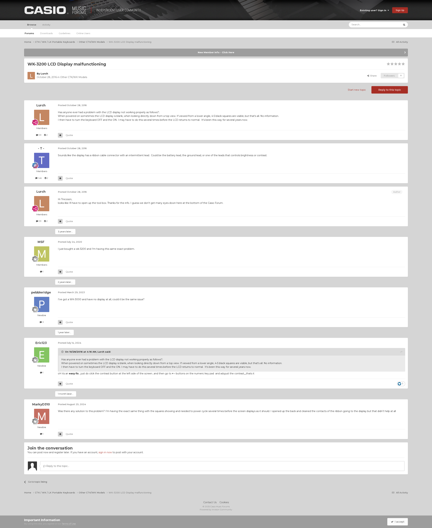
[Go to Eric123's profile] (41, 355)
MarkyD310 (41, 404)
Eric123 (41, 343)
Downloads (46, 33)
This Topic (391, 24)
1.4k (39, 178)
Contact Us (210, 502)
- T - (41, 148)
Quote (69, 135)
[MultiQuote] (60, 135)
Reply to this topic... (57, 466)
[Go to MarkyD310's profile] (41, 416)
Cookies (224, 502)
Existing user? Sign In (374, 10)
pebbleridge (41, 292)
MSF (41, 242)
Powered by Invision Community (216, 509)
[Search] (404, 24)
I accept (398, 521)
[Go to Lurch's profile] (31, 75)
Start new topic (357, 89)
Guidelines (64, 33)
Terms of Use (69, 523)
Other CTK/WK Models (73, 77)
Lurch (44, 73)
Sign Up (400, 10)
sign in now (105, 452)
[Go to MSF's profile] (41, 254)
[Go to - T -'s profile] (41, 160)
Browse (31, 24)
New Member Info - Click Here (216, 52)
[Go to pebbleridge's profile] (41, 304)
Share (373, 75)
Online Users (83, 33)
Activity (46, 24)
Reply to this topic (389, 89)
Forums (29, 33)
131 (39, 135)
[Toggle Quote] (62, 351)
